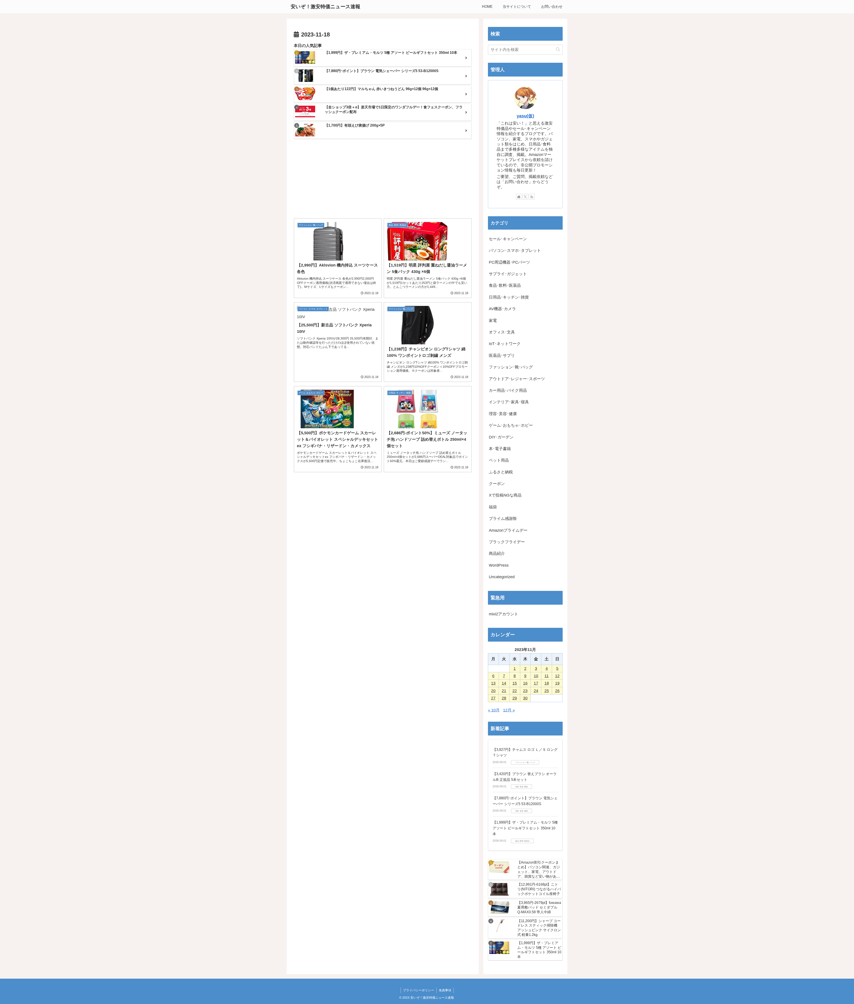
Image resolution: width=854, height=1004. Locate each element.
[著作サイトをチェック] (519, 197)
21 (504, 691)
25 (546, 691)
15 (514, 683)
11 (546, 676)
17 (536, 683)
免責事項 (445, 990)
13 (493, 683)
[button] (558, 49)
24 (536, 691)
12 (557, 676)
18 (546, 683)
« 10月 (494, 710)
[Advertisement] (383, 179)
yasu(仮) (525, 115)
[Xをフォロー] (525, 197)
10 (536, 676)
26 (557, 691)
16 (525, 683)
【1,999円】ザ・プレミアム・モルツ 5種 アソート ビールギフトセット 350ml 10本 (525, 828)
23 (525, 691)
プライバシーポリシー (418, 990)
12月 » (509, 710)
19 (557, 683)
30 (525, 698)
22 (514, 691)
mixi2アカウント (503, 614)
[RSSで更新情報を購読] (532, 197)
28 (504, 698)
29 (514, 698)
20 (493, 691)
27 (493, 698)
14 (504, 683)
